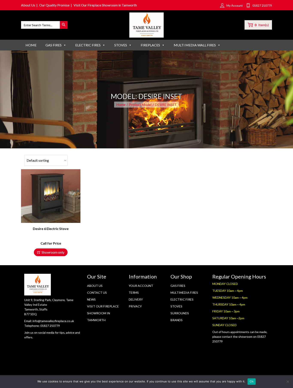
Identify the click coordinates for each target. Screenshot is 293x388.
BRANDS (177, 320)
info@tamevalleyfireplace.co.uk (53, 321)
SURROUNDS (180, 313)
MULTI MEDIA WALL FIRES (195, 45)
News (91, 299)
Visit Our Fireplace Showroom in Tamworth (105, 5)
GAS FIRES (53, 45)
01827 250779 (50, 325)
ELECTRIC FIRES (88, 45)
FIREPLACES (150, 45)
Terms (134, 292)
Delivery (136, 299)
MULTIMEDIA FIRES (184, 292)
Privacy (135, 306)
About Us (28, 5)
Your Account (141, 286)
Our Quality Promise (54, 5)
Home (31, 45)
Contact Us (97, 292)
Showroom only (53, 252)
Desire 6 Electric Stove (51, 229)
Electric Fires (182, 299)
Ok (252, 381)
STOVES (120, 45)
